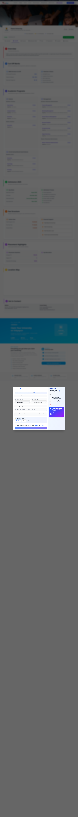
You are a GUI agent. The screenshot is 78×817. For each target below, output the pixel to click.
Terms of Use (36, 425)
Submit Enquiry (30, 427)
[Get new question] (28, 421)
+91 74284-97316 (56, 414)
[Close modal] (63, 388)
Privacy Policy (42, 425)
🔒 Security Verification (19, 418)
